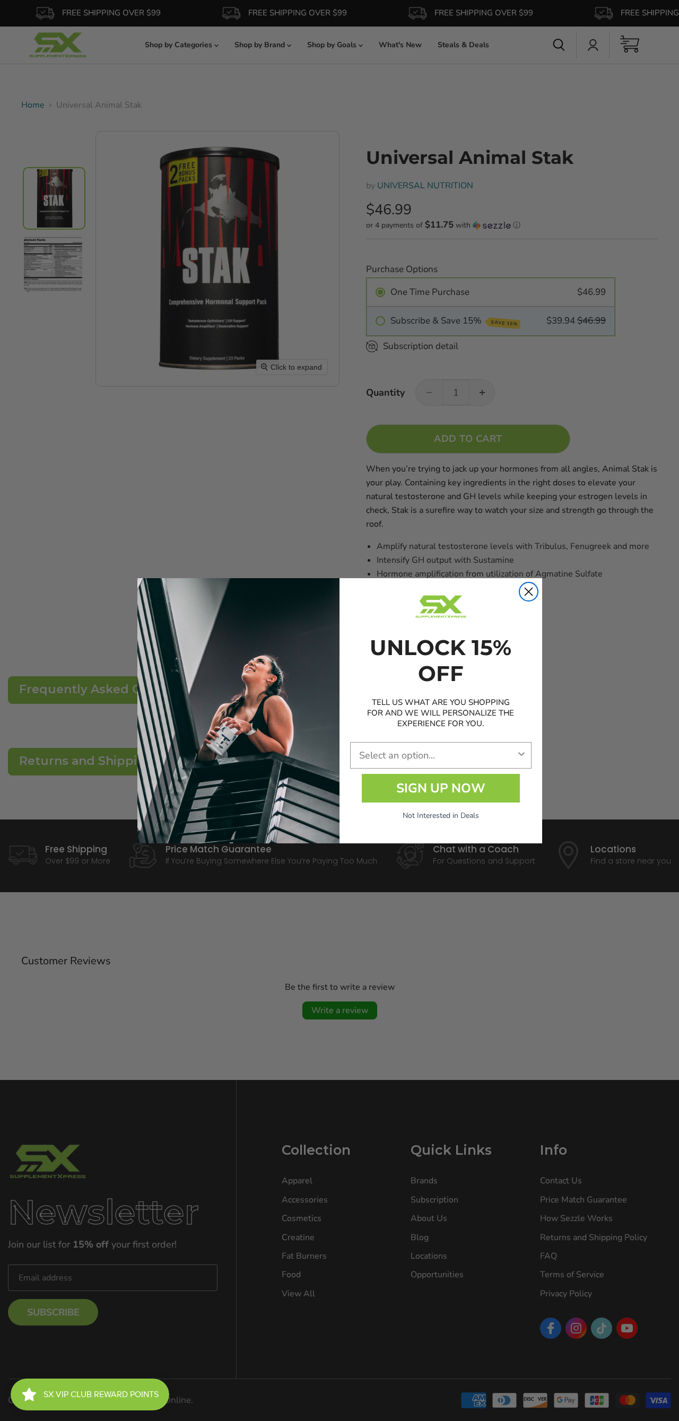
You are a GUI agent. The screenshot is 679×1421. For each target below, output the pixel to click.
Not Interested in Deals (441, 815)
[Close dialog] (528, 591)
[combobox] (437, 755)
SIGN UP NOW (440, 788)
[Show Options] (521, 755)
